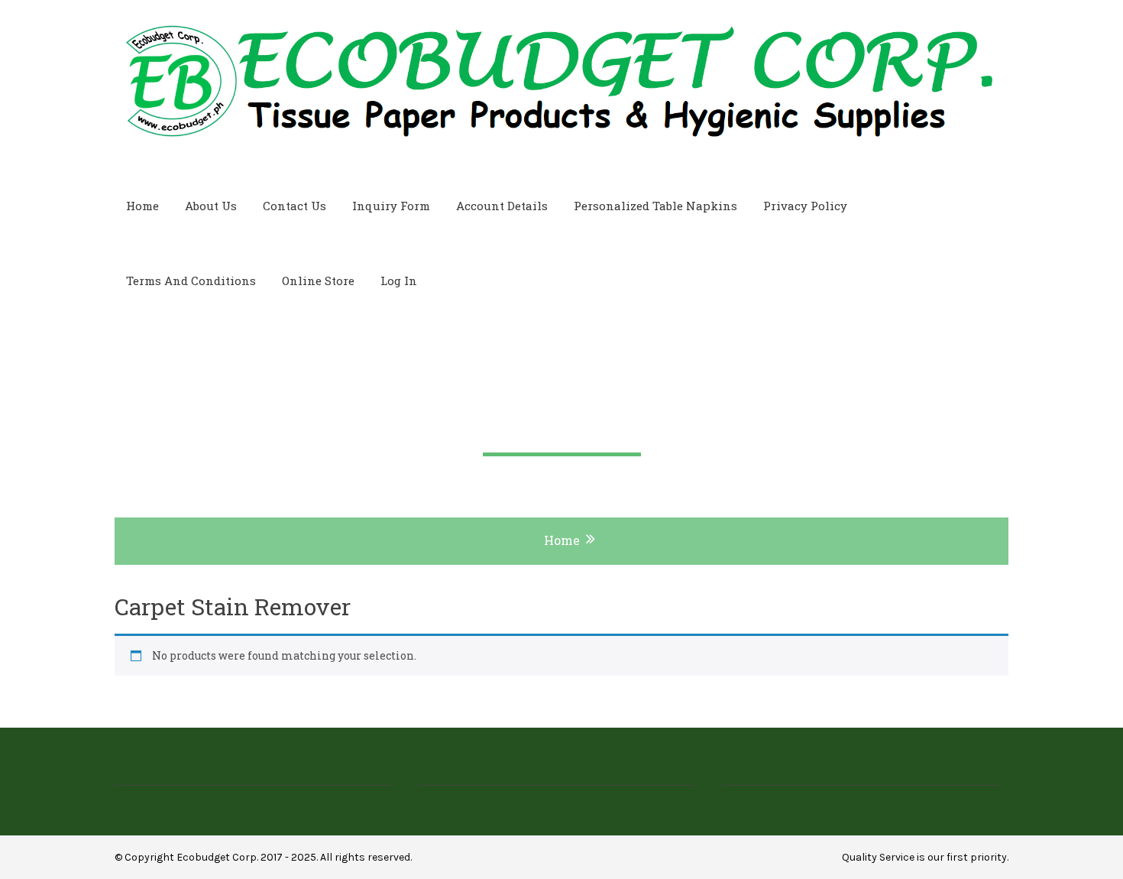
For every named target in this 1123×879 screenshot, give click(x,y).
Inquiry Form (391, 205)
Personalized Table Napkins (655, 205)
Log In (398, 280)
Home (142, 205)
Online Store (318, 280)
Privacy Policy (805, 205)
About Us (211, 205)
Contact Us (294, 205)
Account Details (502, 205)
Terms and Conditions (191, 280)
